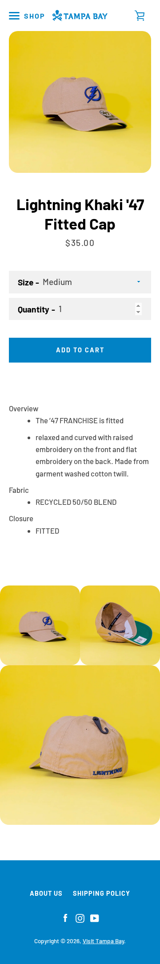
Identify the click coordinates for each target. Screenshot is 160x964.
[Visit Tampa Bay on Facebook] (65, 917)
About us (46, 893)
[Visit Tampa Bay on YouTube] (94, 917)
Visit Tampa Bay (103, 940)
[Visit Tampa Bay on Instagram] (80, 917)
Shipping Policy (101, 893)
